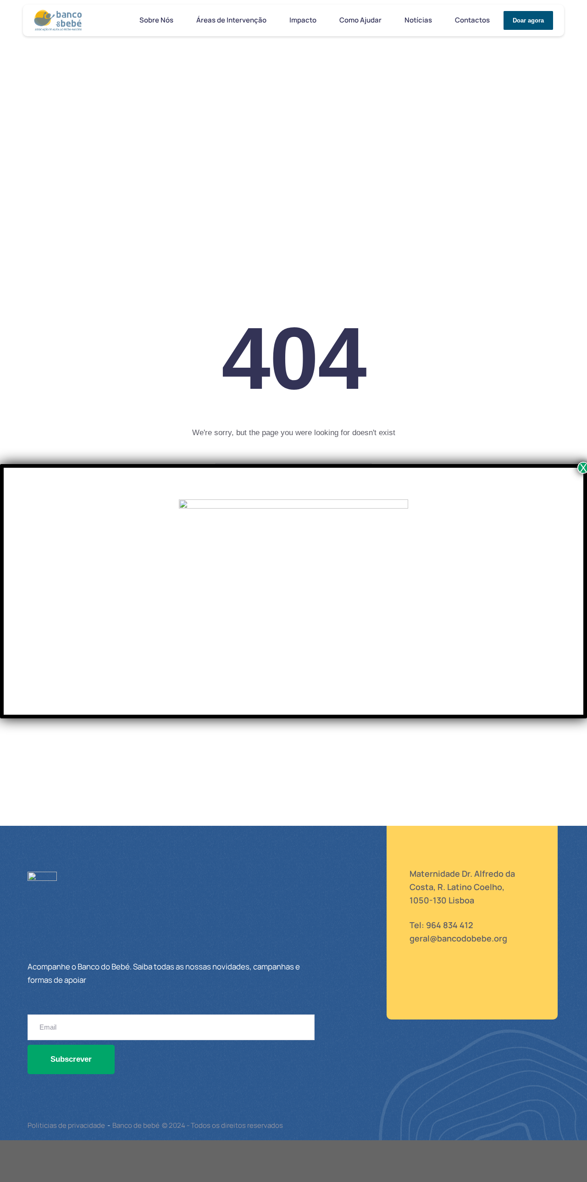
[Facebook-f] (416, 990)
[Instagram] (439, 990)
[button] (178, 20)
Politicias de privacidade (66, 1125)
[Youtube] (463, 990)
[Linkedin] (487, 990)
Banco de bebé (136, 1125)
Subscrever (71, 1059)
